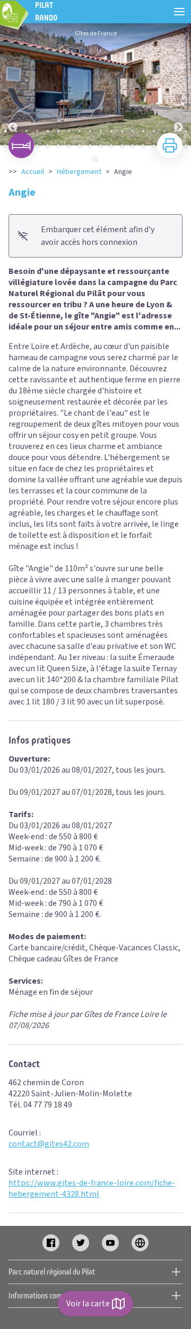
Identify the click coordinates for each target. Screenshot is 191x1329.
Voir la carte (88, 1303)
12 (122, 131)
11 (111, 131)
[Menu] (179, 11)
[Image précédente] (12, 84)
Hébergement (79, 172)
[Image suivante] (178, 84)
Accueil (32, 172)
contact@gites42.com (48, 1144)
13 (132, 131)
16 (164, 131)
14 (143, 131)
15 (154, 131)
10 (101, 131)
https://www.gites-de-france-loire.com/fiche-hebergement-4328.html (91, 1188)
